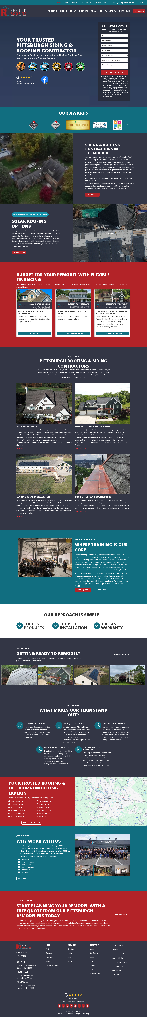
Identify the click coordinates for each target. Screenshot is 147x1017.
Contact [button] (113, 3)
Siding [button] (63, 11)
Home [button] (59, 3)
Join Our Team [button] (77, 3)
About (92, 949)
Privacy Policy (117, 92)
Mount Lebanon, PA (18, 810)
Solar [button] (73, 11)
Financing (50, 961)
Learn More (102, 590)
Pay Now (140, 2)
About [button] (66, 3)
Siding (70, 953)
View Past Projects (121, 655)
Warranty (49, 957)
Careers (93, 969)
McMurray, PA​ (44, 807)
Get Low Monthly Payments (113, 333)
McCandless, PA (118, 954)
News (92, 957)
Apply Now (22, 878)
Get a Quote (139, 11)
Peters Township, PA (120, 962)
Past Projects (95, 974)
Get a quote (83, 590)
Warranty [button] (110, 11)
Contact (49, 953)
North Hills (22, 962)
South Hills (22, 972)
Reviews (93, 965)
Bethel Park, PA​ (45, 801)
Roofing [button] (52, 11)
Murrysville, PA (45, 810)
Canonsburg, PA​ (17, 804)
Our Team (94, 953)
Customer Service (52, 965)
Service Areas (118, 945)
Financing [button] (96, 11)
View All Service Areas (31, 823)
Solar (70, 957)
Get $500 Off (34, 333)
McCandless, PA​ (17, 807)
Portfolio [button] (124, 11)
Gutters (71, 961)
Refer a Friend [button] (101, 3)
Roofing (71, 949)
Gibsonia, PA (117, 950)
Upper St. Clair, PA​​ (18, 816)
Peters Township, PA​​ (19, 813)
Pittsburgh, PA (44, 813)
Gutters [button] (83, 11)
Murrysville (22, 982)
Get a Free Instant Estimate (73, 333)
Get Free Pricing (114, 72)
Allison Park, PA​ (17, 801)
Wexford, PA (44, 816)
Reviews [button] (89, 3)
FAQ (47, 949)
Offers (92, 961)
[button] (19, 125)
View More (116, 974)
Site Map (79, 1011)
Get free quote (92, 195)
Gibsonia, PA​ (44, 804)
